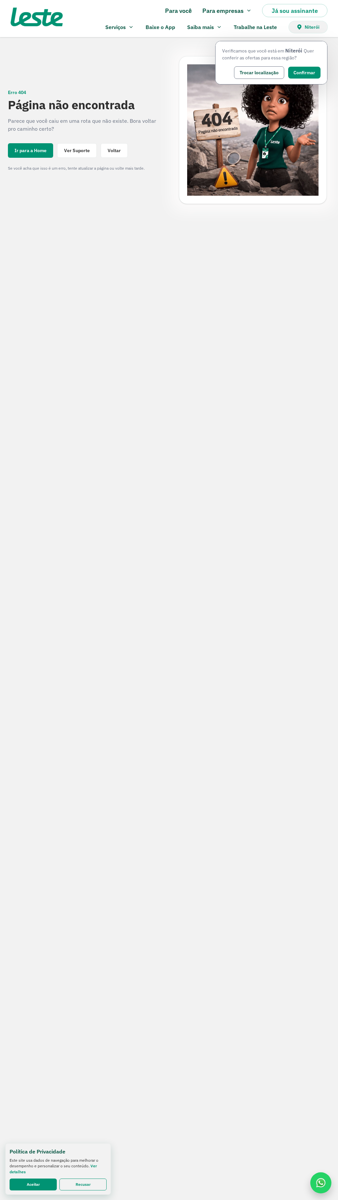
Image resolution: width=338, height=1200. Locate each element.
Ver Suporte (77, 150)
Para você (178, 11)
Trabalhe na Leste (255, 27)
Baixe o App (160, 27)
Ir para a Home (31, 150)
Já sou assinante (295, 11)
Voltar (114, 150)
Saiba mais (200, 27)
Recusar (83, 1184)
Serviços (115, 27)
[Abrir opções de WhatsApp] (320, 1182)
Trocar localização (259, 73)
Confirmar (304, 73)
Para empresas (223, 11)
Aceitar (33, 1184)
